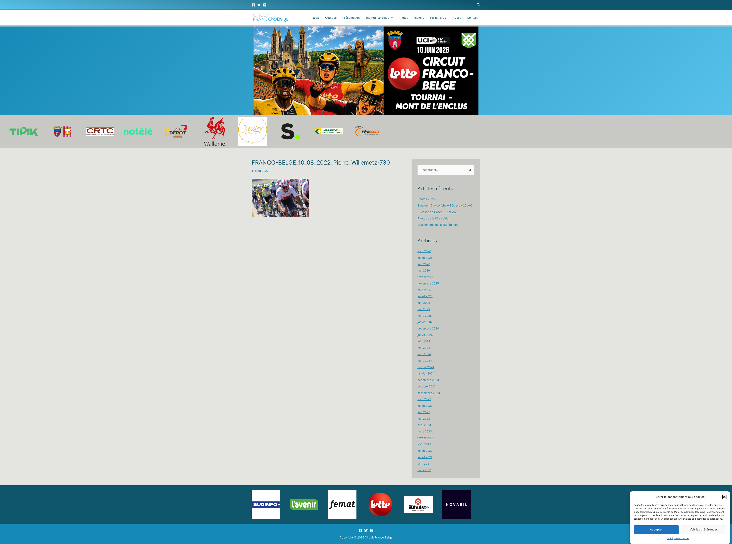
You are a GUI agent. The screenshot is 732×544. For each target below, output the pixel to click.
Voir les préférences (704, 529)
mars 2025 (424, 315)
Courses (331, 17)
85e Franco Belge (377, 17)
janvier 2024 (425, 373)
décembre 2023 (428, 380)
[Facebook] (253, 5)
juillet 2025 (425, 296)
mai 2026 (423, 270)
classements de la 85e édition (437, 225)
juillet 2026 (425, 258)
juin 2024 (423, 341)
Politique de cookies (678, 538)
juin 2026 (423, 264)
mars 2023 (424, 431)
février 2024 (425, 367)
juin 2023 (423, 412)
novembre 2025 (428, 283)
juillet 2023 (425, 405)
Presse (456, 17)
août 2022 (424, 444)
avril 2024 (424, 354)
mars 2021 (424, 470)
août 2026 (424, 251)
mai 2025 (423, 309)
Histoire (419, 17)
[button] (724, 497)
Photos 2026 (426, 199)
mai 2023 (423, 418)
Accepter (656, 529)
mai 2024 (423, 348)
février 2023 (425, 438)
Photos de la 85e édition (433, 218)
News (315, 17)
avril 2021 (423, 463)
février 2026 (425, 277)
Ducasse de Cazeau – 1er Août (437, 212)
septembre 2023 (428, 393)
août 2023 (424, 399)
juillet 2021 (424, 457)
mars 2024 (424, 360)
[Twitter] (259, 5)
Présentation (351, 17)
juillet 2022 (425, 450)
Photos (403, 17)
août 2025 (424, 290)
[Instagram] (264, 5)
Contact (472, 17)
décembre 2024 (428, 328)
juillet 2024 (425, 335)
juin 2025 (423, 303)
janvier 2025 (425, 322)
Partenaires (438, 17)
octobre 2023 (426, 386)
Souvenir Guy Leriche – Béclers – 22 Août (445, 205)
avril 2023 (424, 425)
